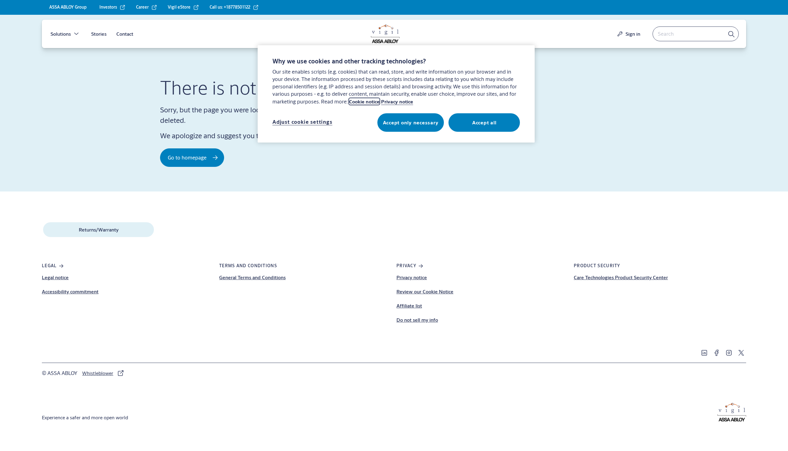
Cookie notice (364, 101)
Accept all (484, 122)
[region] (396, 94)
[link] (112, 7)
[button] (76, 34)
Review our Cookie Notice (424, 291)
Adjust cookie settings (302, 121)
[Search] (732, 34)
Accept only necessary (411, 122)
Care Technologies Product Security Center (621, 277)
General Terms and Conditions (252, 277)
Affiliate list (409, 305)
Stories (99, 33)
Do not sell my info (417, 319)
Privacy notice (411, 277)
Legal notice (55, 277)
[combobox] (696, 33)
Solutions (60, 33)
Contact (124, 33)
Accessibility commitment (70, 291)
